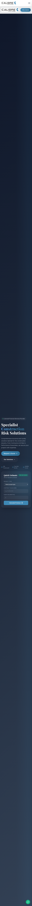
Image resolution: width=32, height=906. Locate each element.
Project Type (8, 481)
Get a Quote (25, 10)
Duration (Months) (9, 494)
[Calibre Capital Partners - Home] (8, 3)
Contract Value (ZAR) (10, 488)
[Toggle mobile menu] (29, 3)
